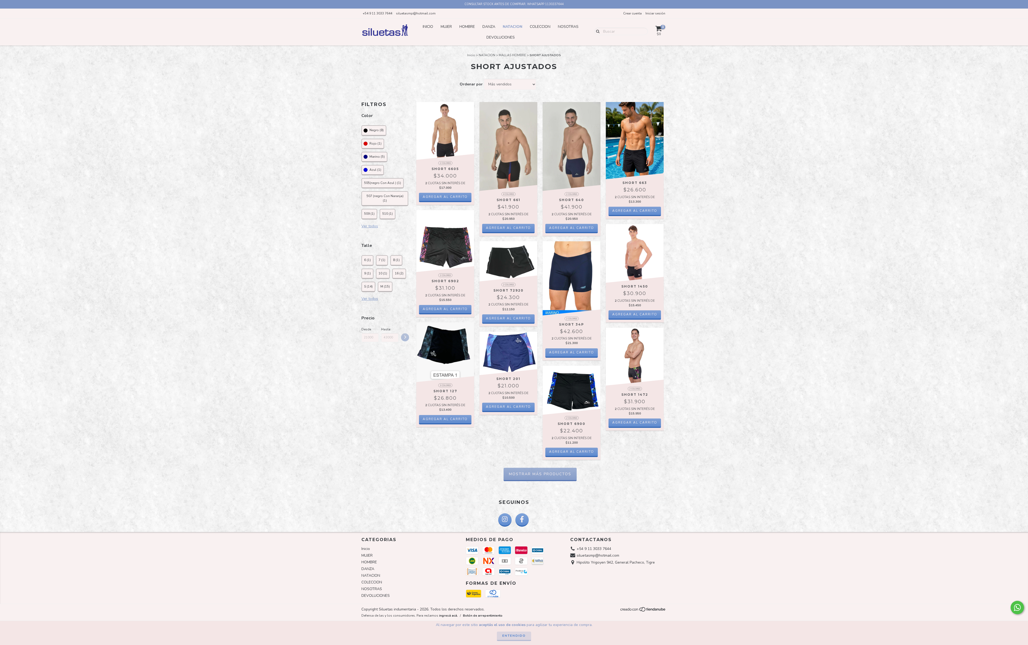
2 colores (445, 163)
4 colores (508, 194)
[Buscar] (596, 31)
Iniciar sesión (655, 13)
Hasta (385, 329)
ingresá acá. (448, 615)
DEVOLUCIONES (500, 37)
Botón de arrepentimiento (482, 615)
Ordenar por (471, 84)
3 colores (445, 385)
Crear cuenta (632, 13)
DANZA (488, 26)
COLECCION (540, 26)
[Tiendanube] (643, 611)
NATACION (512, 26)
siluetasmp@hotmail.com (416, 13)
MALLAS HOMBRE (512, 55)
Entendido (514, 635)
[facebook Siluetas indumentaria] (522, 520)
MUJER (446, 26)
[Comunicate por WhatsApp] (1017, 607)
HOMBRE (467, 26)
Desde (366, 329)
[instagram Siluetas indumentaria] (505, 520)
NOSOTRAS (568, 26)
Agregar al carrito (445, 197)
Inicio (428, 26)
